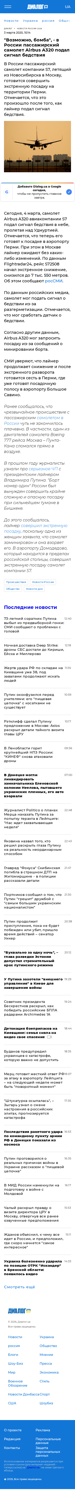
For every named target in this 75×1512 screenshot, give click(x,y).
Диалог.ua (33, 1467)
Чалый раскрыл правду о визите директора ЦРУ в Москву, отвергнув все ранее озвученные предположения (31, 1214)
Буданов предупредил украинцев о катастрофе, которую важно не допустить (31, 1055)
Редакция (12, 1439)
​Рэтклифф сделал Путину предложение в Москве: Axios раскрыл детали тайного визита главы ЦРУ (34, 727)
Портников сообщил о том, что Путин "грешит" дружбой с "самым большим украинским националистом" (33, 901)
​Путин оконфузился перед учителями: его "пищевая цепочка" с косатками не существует (29, 701)
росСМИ (53, 280)
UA (67, 7)
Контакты (12, 1448)
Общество (13, 588)
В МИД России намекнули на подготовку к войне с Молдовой (31, 1189)
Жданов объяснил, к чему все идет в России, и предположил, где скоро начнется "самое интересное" (33, 1240)
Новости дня (34, 588)
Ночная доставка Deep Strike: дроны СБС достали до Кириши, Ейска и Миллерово (34, 649)
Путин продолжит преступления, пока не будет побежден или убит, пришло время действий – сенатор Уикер (31, 929)
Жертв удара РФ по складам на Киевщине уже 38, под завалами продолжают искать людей (33, 674)
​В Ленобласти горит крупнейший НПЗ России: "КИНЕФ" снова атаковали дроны (28, 754)
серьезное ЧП (43, 468)
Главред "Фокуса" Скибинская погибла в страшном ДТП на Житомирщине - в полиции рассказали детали (32, 874)
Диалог (8, 28)
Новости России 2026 (29, 28)
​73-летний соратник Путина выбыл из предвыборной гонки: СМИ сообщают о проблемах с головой (34, 625)
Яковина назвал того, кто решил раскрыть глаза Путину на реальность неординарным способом (33, 847)
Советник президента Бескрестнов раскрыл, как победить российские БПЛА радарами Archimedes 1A (30, 1008)
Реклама (43, 1430)
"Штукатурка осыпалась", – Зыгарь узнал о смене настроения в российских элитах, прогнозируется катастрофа (29, 1109)
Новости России (43, 582)
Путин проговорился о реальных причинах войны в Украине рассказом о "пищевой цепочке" (34, 1164)
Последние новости (30, 607)
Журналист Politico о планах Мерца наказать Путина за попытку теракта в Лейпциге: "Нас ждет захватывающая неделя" (31, 818)
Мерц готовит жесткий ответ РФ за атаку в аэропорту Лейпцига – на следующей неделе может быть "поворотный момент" (34, 1080)
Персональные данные (48, 1441)
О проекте (13, 1430)
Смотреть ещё (19, 1287)
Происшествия (16, 582)
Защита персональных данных (48, 1451)
